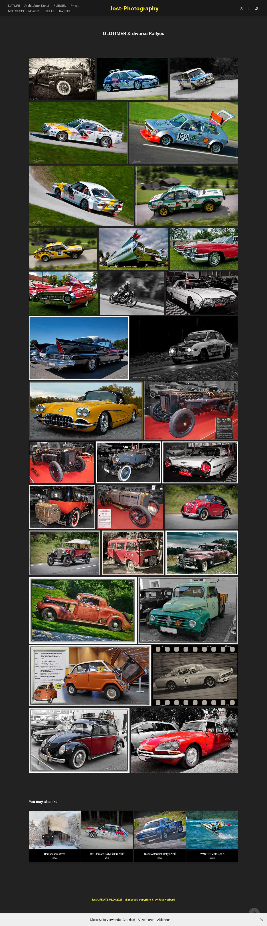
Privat (75, 5)
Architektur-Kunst (36, 5)
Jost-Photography (134, 8)
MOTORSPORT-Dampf (23, 11)
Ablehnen (164, 919)
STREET (49, 11)
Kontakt (64, 11)
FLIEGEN (60, 5)
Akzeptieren (146, 919)
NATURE (14, 5)
